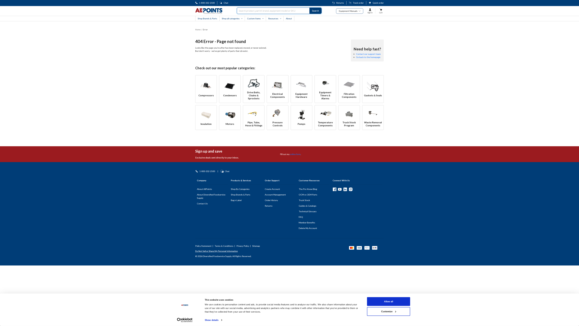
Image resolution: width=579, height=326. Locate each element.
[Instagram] (351, 189)
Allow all (388, 301)
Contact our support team (368, 54)
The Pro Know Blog (308, 189)
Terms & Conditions (224, 246)
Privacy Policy (242, 246)
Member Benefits (307, 222)
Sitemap (256, 246)
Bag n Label (236, 200)
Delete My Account (308, 228)
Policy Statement (203, 246)
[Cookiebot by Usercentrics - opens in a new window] (185, 320)
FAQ (301, 217)
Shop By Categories (240, 189)
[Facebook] (334, 189)
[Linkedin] (345, 189)
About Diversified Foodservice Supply (211, 196)
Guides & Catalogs (307, 206)
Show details (211, 320)
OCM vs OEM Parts (308, 194)
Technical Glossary (307, 211)
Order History (271, 200)
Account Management (275, 194)
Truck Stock (304, 200)
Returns (340, 3)
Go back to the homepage (368, 57)
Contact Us (202, 203)
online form (295, 154)
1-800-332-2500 (207, 3)
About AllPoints (204, 189)
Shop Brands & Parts (240, 194)
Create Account (272, 189)
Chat (226, 3)
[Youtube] (340, 189)
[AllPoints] (208, 11)
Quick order (378, 3)
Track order (358, 3)
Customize (386, 311)
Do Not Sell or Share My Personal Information (216, 251)
